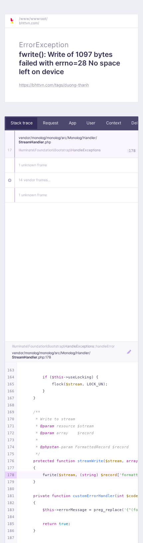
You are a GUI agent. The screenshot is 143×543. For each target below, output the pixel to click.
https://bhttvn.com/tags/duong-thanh (54, 84)
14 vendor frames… (35, 180)
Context (113, 122)
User (90, 122)
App (72, 122)
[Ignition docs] (14, 21)
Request (50, 122)
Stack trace (22, 122)
